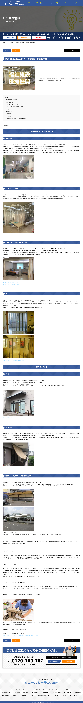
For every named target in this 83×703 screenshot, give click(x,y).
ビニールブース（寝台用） (12, 104)
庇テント (8, 113)
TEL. (63, 38)
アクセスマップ (67, 695)
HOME (4, 42)
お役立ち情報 (10, 42)
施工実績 (24, 695)
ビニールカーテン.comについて (24, 689)
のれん (8, 109)
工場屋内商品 (34, 692)
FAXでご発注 (24, 38)
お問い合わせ (77, 695)
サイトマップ (56, 695)
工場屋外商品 (44, 692)
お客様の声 (16, 695)
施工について (16, 692)
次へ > (6, 50)
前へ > (16, 50)
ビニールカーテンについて (56, 689)
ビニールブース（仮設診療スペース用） (15, 106)
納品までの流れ (6, 692)
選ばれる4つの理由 (40, 689)
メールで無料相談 (9, 38)
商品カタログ (39, 38)
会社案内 (32, 695)
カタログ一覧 (67, 692)
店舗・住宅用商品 (56, 692)
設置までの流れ (70, 689)
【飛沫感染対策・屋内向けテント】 (12, 99)
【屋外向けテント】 (9, 111)
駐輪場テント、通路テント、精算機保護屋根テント (17, 118)
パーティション (10, 102)
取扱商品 (25, 692)
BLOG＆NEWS (5, 695)
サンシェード (9, 116)
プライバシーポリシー (43, 695)
